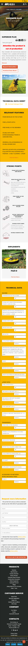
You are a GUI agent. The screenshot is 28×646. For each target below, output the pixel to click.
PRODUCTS (12, 9)
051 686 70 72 (15, 627)
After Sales (14, 604)
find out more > (14, 157)
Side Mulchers (14, 572)
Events (14, 612)
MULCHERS (18, 9)
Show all (4, 63)
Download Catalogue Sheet (15, 104)
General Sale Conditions (14, 602)
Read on (20, 644)
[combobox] (14, 525)
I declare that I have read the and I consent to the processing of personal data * (13, 539)
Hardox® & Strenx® (14, 614)
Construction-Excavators (14, 579)
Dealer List (14, 600)
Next (24, 85)
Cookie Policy (14, 635)
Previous (4, 85)
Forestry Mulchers (14, 573)
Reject (8, 644)
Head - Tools (14, 588)
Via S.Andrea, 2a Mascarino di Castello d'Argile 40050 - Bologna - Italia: (14, 625)
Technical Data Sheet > (10, 70)
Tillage (14, 584)
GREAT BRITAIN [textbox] (13, 525)
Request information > (10, 67)
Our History (14, 610)
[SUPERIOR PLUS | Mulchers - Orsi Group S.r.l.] (16, 40)
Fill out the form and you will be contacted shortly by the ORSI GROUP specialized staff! (14, 503)
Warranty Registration (14, 598)
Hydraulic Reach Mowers (14, 577)
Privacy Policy (14, 633)
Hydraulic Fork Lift (14, 582)
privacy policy (22, 536)
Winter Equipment (14, 581)
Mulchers (14, 570)
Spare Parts (14, 596)
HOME (8, 9)
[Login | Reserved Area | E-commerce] (24, 4)
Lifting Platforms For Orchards (14, 586)
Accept (14, 644)
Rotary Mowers (14, 575)
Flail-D (14, 271)
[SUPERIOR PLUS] (14, 84)
